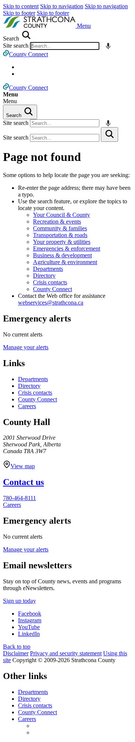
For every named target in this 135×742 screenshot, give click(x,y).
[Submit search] (109, 134)
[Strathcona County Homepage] (40, 26)
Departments (48, 269)
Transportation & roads (60, 235)
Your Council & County (61, 215)
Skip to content (21, 6)
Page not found (42, 157)
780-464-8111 (19, 498)
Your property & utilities (61, 242)
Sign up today (19, 601)
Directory (44, 275)
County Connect (52, 289)
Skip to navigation (61, 6)
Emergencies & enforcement (66, 248)
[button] (84, 26)
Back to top (16, 646)
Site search (15, 45)
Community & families (60, 228)
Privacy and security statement (66, 653)
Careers (27, 406)
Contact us (23, 482)
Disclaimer (15, 653)
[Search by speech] (108, 46)
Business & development (62, 255)
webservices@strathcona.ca (50, 302)
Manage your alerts (25, 347)
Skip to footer (19, 13)
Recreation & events (57, 221)
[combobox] (64, 46)
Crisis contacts (50, 282)
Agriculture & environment (65, 262)
